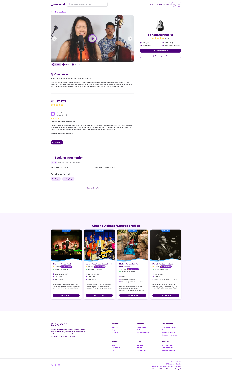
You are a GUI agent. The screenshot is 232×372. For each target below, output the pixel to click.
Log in (151, 4)
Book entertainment (169, 327)
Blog (113, 330)
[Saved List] (173, 4)
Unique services (167, 348)
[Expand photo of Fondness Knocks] (160, 25)
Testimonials (141, 350)
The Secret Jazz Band (62, 264)
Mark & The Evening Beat (162, 264)
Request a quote (143, 332)
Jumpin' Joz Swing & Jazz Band (99, 264)
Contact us (116, 348)
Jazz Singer (147, 45)
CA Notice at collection (173, 364)
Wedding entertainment (170, 335)
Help (113, 345)
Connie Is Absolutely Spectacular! (63, 121)
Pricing (139, 348)
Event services (167, 345)
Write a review (57, 142)
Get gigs (140, 345)
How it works (141, 327)
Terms (172, 361)
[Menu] (179, 4)
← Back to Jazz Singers (59, 12)
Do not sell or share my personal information (166, 366)
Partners (115, 332)
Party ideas (141, 330)
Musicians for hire (168, 332)
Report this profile (93, 188)
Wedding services (168, 350)
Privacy (178, 361)
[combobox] (88, 4)
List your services (163, 4)
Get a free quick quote (160, 50)
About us (115, 327)
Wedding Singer (68, 179)
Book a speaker (167, 330)
